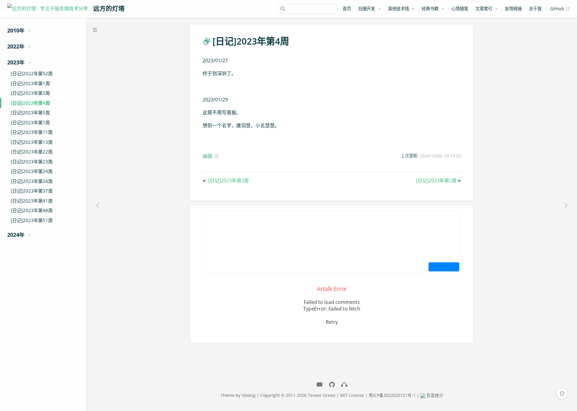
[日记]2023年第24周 (32, 171)
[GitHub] (332, 385)
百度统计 (434, 395)
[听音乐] (344, 385)
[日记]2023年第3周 (30, 93)
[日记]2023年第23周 (32, 162)
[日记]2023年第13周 (32, 142)
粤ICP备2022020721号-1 (392, 395)
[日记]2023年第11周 (32, 132)
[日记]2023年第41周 (32, 201)
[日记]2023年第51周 (32, 220)
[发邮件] (319, 385)
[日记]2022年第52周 (32, 73)
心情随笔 (459, 8)
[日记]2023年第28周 (32, 181)
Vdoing (248, 395)
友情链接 (513, 8)
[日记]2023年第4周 (30, 103)
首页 (347, 8)
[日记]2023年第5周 (30, 113)
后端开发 (366, 8)
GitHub (560, 8)
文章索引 (483, 8)
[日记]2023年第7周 (30, 122)
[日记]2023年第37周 (32, 191)
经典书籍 (430, 8)
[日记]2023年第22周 (32, 152)
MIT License (352, 395)
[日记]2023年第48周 (32, 210)
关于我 (535, 8)
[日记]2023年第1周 (30, 83)
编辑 (207, 156)
